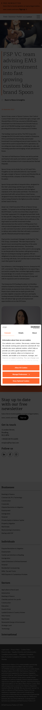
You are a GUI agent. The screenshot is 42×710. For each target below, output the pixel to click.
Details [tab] (21, 333)
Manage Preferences (20, 374)
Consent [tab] (7, 333)
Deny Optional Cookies (21, 381)
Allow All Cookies (21, 368)
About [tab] (34, 333)
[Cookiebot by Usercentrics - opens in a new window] (31, 327)
